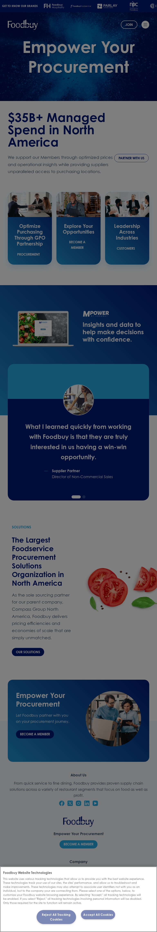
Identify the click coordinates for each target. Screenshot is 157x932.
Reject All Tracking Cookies (56, 917)
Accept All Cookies (98, 914)
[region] (78, 899)
